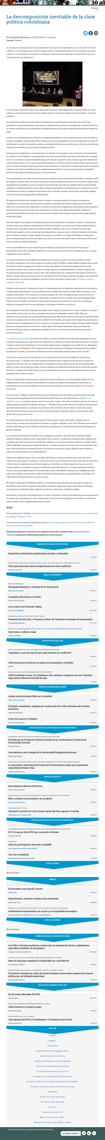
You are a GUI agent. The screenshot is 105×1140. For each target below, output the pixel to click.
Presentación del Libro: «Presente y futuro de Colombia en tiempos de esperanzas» (50, 619)
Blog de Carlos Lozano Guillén (52, 1117)
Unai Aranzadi (13, 998)
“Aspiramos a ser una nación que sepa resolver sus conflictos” (40, 652)
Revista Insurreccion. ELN (52, 1112)
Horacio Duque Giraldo (16, 591)
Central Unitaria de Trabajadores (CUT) (52, 1051)
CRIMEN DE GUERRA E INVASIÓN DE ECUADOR (52, 936)
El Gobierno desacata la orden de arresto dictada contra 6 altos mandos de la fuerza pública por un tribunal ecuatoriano (50, 975)
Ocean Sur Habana (14, 636)
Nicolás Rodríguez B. (15, 1023)
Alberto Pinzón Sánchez (16, 600)
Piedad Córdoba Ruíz (15, 570)
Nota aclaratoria (52, 920)
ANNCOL (52, 1040)
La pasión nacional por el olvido (24, 596)
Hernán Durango (13, 746)
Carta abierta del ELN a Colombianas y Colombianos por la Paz (40, 1019)
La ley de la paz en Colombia (22, 718)
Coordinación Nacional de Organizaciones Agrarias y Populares (52, 1081)
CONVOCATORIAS (52, 863)
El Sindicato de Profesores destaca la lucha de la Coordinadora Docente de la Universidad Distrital (47, 741)
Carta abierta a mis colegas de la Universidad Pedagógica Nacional (42, 752)
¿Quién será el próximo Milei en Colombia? (30, 696)
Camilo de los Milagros (16, 610)
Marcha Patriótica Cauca (16, 802)
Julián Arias (12, 892)
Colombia (50, 37)
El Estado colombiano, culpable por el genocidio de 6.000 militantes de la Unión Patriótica (49, 707)
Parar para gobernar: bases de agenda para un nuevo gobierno (39, 566)
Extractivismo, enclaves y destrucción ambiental (33, 898)
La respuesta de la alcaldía (17, 338)
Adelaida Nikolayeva (20, 37)
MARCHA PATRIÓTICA (52, 777)
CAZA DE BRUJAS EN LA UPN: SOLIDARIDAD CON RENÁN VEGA (52, 728)
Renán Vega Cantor (14, 902)
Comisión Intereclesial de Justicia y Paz (53, 1071)
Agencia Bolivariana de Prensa (52, 1056)
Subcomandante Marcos (16, 623)
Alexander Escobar (14, 836)
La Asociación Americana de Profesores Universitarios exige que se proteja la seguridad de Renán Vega (48, 766)
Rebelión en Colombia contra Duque (52, 544)
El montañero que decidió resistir (25, 888)
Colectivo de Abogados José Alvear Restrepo (52, 1061)
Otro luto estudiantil (18, 854)
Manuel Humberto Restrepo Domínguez (21, 858)
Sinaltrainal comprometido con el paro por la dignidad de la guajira (42, 911)
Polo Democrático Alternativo (52, 1102)
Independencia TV (14, 815)
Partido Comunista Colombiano (52, 1096)
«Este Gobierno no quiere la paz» (25, 1006)
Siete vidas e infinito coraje (22, 631)
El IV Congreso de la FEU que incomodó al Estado (33, 832)
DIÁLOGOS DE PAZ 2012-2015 (52, 641)
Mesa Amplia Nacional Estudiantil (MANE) (22, 848)
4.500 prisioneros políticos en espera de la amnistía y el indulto (40, 662)
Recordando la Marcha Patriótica (25, 786)
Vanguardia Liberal (14, 1011)
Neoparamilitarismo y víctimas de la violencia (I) (33, 586)
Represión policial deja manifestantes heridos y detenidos (38, 553)
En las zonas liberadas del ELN (24, 994)
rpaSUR (10, 666)
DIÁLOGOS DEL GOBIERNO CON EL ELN (52, 985)
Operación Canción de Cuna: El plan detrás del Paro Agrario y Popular (43, 811)
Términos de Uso (61, 1129)
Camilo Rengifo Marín (15, 713)
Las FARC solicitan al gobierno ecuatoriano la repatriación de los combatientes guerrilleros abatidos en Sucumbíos (48, 947)
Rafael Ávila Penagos (15, 756)
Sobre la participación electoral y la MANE (29, 844)
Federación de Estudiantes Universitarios (52, 1066)
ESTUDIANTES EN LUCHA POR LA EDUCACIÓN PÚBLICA (52, 820)
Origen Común (26, 815)
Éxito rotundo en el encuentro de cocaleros (30, 798)
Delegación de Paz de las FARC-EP (19, 952)
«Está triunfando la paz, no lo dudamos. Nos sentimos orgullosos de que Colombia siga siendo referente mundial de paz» (50, 676)
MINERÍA (52, 879)
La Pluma (52, 1107)
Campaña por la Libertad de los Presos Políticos (52, 1076)
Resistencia (52, 1091)
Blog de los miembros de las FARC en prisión (52, 1122)
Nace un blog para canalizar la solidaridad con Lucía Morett (38, 960)
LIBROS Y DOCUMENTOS (52, 575)
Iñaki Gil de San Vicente (16, 790)
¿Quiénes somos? (70, 1133)
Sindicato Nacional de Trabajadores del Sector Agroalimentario (29, 915)
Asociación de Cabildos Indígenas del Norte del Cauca (52, 1086)
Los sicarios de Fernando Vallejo (25, 606)
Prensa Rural (52, 1045)
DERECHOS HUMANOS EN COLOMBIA (52, 687)
